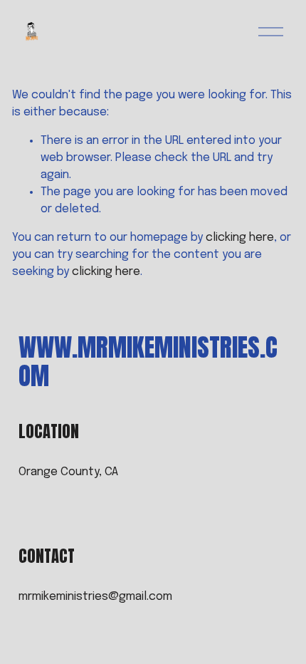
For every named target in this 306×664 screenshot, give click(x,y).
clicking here (240, 238)
